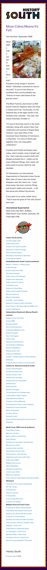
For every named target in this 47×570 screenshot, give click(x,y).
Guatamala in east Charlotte (16, 407)
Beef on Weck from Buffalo (16, 436)
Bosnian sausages (12, 389)
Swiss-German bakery (14, 252)
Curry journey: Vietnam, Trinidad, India (19, 522)
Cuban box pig (11, 267)
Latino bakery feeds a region (16, 395)
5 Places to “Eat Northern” (15, 516)
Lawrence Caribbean (13, 502)
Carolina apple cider (13, 241)
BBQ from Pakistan (13, 475)
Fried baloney (11, 490)
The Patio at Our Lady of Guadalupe (19, 484)
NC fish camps (11, 487)
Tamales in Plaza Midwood (15, 401)
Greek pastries (11, 386)
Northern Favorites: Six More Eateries (19, 519)
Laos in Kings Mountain (14, 499)
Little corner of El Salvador (15, 276)
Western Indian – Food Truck (16, 534)
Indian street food (12, 244)
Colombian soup (12, 285)
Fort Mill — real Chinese (14, 300)
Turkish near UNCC (13, 472)
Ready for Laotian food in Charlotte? (19, 303)
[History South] (23, 17)
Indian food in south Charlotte (16, 291)
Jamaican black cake (13, 375)
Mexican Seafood (12, 410)
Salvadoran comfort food (15, 451)
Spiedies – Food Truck (14, 525)
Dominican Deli (11, 416)
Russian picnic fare (13, 351)
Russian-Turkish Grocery (15, 342)
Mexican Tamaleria (13, 297)
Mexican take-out (12, 294)
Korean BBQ (10, 321)
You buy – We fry (12, 413)
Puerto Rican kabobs (13, 258)
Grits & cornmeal (12, 493)
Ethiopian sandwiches (14, 469)
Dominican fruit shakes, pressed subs (19, 442)
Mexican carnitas (12, 433)
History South (12, 556)
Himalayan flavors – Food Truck (17, 537)
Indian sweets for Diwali (14, 282)
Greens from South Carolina (16, 246)
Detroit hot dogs (12, 333)
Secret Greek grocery (14, 327)
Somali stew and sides (14, 377)
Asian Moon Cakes (13, 430)
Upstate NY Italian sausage (16, 250)
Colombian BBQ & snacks (15, 330)
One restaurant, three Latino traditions (20, 404)
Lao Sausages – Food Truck (16, 531)
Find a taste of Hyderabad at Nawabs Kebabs (22, 478)
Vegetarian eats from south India (18, 457)
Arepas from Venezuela (14, 279)
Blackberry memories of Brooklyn (18, 255)
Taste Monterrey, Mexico (15, 398)
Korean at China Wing (14, 288)
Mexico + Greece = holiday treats (18, 264)
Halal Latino (10, 339)
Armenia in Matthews (13, 354)
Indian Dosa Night (12, 460)
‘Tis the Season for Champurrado (18, 392)
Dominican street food (14, 371)
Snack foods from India (14, 270)
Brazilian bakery (12, 324)
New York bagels (12, 336)
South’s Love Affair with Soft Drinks (19, 514)
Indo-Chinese (11, 439)
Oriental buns (11, 383)
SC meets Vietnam (13, 273)
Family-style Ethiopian (14, 369)
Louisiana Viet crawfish (14, 448)
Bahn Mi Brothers (12, 466)
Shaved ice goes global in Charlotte (19, 540)
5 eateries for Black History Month (18, 508)
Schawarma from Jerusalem (16, 381)
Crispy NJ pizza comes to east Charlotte (20, 363)
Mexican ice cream (13, 445)
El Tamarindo (11, 496)
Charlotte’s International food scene (19, 510)
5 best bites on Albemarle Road (17, 528)
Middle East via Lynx (13, 463)
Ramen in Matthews (13, 348)
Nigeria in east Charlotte (15, 318)
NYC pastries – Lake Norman (16, 454)
